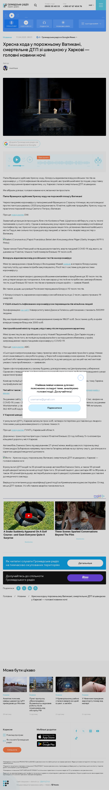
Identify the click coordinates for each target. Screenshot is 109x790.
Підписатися (54, 407)
